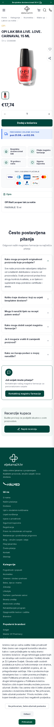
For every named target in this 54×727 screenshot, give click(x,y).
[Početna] (27, 10)
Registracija (8, 527)
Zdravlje (7, 587)
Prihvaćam (27, 722)
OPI (3, 26)
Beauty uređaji (9, 599)
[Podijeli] (49, 58)
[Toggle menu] (4, 10)
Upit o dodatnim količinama (15, 510)
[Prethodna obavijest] (3, 2)
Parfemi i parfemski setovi (15, 595)
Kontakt (6, 552)
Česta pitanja (9, 548)
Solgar (6, 630)
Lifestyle (7, 591)
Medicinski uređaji (11, 603)
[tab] (7, 194)
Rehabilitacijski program (14, 608)
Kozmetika (7, 574)
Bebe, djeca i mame (12, 582)
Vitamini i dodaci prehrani (15, 578)
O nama (6, 497)
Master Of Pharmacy (12, 634)
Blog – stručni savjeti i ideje (15, 539)
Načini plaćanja (10, 502)
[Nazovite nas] (50, 10)
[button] (49, 49)
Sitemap (6, 556)
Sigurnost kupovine (12, 523)
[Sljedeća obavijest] (51, 2)
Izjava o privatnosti (12, 518)
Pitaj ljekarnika (9, 544)
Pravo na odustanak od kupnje (17, 531)
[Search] (44, 10)
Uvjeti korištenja (10, 514)
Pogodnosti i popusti (12, 570)
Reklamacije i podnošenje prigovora (20, 535)
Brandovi (7, 616)
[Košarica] (38, 10)
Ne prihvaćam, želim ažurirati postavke (27, 706)
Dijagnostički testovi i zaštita (16, 612)
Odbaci (27, 714)
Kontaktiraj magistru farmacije (25, 393)
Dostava (7, 506)
